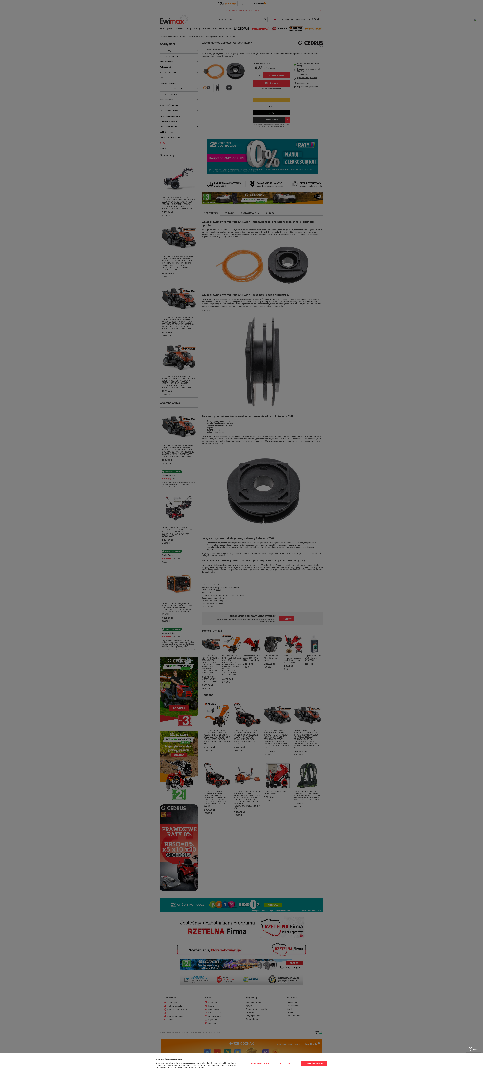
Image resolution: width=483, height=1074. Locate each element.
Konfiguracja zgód (287, 1063)
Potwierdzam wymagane (259, 1063)
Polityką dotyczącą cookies (213, 1063)
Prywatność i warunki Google (199, 1067)
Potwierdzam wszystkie (314, 1063)
